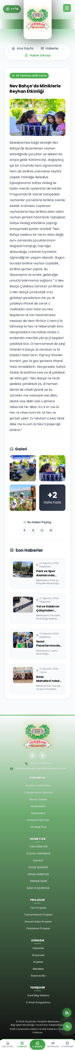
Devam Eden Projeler (38, 921)
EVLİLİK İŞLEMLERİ (38, 867)
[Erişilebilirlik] (66, 1012)
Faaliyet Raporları (38, 820)
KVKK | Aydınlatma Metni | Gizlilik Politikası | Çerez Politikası (37, 1030)
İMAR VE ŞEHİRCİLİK (38, 888)
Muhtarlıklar (38, 813)
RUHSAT (38, 860)
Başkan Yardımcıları (38, 785)
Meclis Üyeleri (38, 799)
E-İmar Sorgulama (38, 1002)
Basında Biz (38, 975)
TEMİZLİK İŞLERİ (38, 881)
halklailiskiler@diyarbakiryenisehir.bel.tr (40, 768)
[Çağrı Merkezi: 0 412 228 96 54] (67, 1026)
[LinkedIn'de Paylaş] (50, 530)
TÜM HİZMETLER (38, 846)
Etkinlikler (38, 969)
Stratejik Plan (38, 827)
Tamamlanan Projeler (38, 914)
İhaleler (38, 962)
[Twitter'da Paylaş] (33, 530)
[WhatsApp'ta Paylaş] (42, 530)
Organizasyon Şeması (38, 792)
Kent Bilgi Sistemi (38, 995)
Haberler (38, 948)
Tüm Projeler (38, 908)
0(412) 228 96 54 (40, 763)
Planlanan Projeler (38, 928)
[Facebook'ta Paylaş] (24, 530)
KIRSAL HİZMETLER (38, 874)
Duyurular (38, 955)
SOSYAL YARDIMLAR (38, 853)
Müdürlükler (38, 806)
